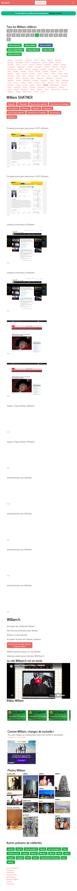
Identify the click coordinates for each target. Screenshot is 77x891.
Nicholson (26, 80)
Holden (15, 71)
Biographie (11, 104)
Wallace (39, 89)
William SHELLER (14, 45)
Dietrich (63, 65)
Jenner (46, 74)
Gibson (27, 69)
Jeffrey (67, 853)
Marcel (52, 853)
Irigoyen (10, 74)
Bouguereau (35, 62)
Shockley (17, 87)
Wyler (47, 89)
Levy (48, 76)
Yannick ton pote (13, 853)
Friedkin (30, 67)
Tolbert (61, 87)
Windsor (65, 89)
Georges (20, 858)
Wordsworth (55, 89)
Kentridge (10, 76)
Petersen (51, 83)
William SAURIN (30, 45)
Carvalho (10, 65)
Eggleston (21, 67)
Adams (36, 60)
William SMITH (48, 50)
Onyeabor (44, 80)
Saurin (39, 85)
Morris (18, 78)
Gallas (21, 69)
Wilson (18, 92)
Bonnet (44, 62)
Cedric (35, 858)
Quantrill (64, 83)
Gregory (10, 858)
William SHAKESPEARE (15, 50)
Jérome (19, 849)
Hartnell (23, 71)
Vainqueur (24, 89)
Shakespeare (54, 85)
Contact (9, 882)
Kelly (59, 853)
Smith (9, 87)
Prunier (23, 83)
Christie (58, 62)
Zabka (43, 92)
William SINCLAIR (33, 50)
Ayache (10, 60)
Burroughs (19, 62)
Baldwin (50, 60)
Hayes (30, 71)
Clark (18, 65)
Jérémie (10, 849)
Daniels (55, 65)
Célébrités (40, 2)
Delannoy (47, 65)
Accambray (19, 60)
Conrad (31, 65)
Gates (58, 69)
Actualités (10, 870)
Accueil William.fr (12, 868)
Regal (18, 85)
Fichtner (47, 67)
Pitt (57, 83)
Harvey (37, 71)
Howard (45, 71)
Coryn (24, 65)
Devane (39, 65)
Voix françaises (13, 108)
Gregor (51, 69)
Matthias (43, 853)
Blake (43, 60)
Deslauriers (11, 67)
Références (25, 108)
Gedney (43, 69)
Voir (8, 166)
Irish (60, 71)
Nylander (58, 78)
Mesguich (49, 78)
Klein (66, 74)
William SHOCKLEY (14, 54)
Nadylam (10, 80)
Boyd (27, 62)
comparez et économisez (17, 737)
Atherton (28, 60)
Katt (43, 76)
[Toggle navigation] (72, 3)
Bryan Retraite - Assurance (49, 858)
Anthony (10, 862)
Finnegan (38, 67)
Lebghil (55, 76)
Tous (9, 31)
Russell (25, 85)
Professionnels (11, 875)
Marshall (25, 78)
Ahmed (42, 849)
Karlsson (31, 76)
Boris (63, 858)
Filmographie (23, 104)
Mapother (40, 78)
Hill (63, 69)
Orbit (51, 80)
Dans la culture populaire (39, 104)
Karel (24, 76)
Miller (33, 78)
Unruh (9, 89)
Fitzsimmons (11, 69)
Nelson (18, 80)
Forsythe (63, 67)
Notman (35, 80)
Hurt (9, 71)
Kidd (18, 76)
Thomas (32, 87)
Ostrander (65, 80)
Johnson (32, 74)
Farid (28, 858)
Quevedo (10, 85)
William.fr (5, 2)
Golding (35, 69)
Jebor (18, 74)
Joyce (39, 74)
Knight (60, 74)
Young (36, 92)
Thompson (41, 87)
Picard (30, 83)
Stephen (25, 853)
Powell (37, 83)
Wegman (10, 92)
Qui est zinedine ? (31, 849)
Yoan (64, 849)
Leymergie (64, 76)
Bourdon (10, 62)
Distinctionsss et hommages (59, 104)
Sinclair (64, 85)
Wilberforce (27, 92)
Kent (37, 76)
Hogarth (53, 71)
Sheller (32, 85)
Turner (25, 87)
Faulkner (55, 67)
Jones (53, 74)
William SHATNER (45, 45)
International (10, 877)
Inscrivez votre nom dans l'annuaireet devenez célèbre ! (20, 645)
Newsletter (10, 884)
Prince (16, 83)
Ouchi (9, 83)
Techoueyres (51, 87)
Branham (58, 60)
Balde (51, 62)
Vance (32, 89)
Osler (57, 80)
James (24, 74)
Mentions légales (12, 879)
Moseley (10, 78)
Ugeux (16, 89)
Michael (33, 853)
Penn (43, 83)
